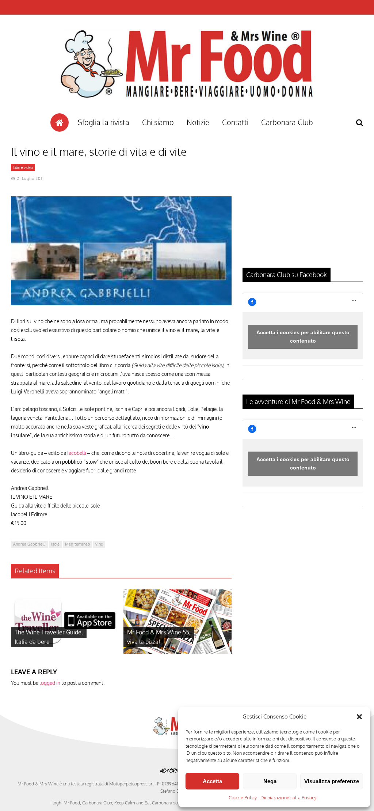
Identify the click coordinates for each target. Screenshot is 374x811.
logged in (49, 683)
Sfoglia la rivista (103, 122)
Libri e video (23, 167)
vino (99, 544)
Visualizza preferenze (331, 781)
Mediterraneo (77, 544)
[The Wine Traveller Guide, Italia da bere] (65, 652)
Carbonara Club (287, 122)
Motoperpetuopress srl (131, 784)
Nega (269, 781)
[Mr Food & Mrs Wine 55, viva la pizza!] (177, 652)
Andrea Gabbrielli (29, 544)
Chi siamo (158, 122)
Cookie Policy (243, 797)
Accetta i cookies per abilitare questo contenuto (303, 336)
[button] (359, 716)
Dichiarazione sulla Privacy (288, 797)
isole (55, 544)
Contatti (235, 122)
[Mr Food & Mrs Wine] (187, 111)
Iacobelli (76, 453)
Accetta (212, 781)
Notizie (198, 122)
